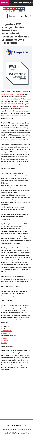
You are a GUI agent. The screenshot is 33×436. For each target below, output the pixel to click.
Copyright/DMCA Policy (11, 433)
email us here (5, 333)
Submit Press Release (9, 429)
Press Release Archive (19, 425)
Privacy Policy (25, 433)
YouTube (4, 343)
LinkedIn (4, 338)
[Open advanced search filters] (26, 16)
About (8, 425)
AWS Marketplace (19, 106)
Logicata (19, 94)
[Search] (22, 16)
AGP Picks (4, 3)
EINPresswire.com (8, 94)
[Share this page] (30, 16)
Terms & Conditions (24, 429)
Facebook (4, 340)
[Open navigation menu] (3, 16)
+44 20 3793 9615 (6, 331)
